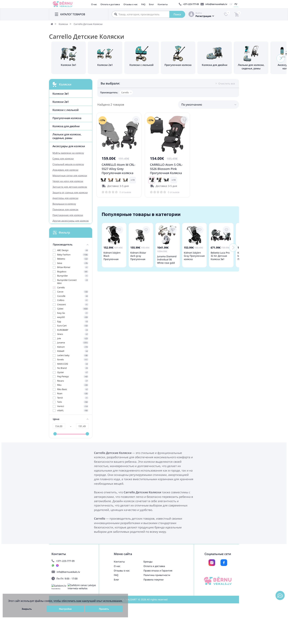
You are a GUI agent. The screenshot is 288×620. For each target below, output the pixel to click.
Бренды (148, 561)
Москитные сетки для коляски (69, 175)
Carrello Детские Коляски (88, 24)
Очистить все (226, 83)
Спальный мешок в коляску (68, 164)
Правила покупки (154, 579)
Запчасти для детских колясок (69, 186)
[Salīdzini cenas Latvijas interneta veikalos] (83, 587)
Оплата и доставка (110, 4)
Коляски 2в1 (60, 102)
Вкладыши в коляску (64, 203)
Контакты (163, 4)
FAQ (143, 4)
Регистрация (203, 16)
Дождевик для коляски (65, 169)
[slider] (55, 433)
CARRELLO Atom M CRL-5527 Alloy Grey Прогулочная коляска (118, 169)
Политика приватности (157, 575)
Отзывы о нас (131, 4)
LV (231, 4)
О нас (94, 4)
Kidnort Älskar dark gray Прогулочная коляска (138, 257)
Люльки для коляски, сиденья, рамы (66, 136)
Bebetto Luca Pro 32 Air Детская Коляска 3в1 (220, 256)
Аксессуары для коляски (68, 146)
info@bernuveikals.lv (216, 4)
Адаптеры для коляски (65, 198)
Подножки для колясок (65, 209)
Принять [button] (104, 609)
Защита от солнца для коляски (70, 192)
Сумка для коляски (63, 158)
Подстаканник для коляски (67, 215)
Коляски (63, 24)
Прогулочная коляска (66, 118)
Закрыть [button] (27, 609)
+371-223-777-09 (191, 4)
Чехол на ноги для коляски (67, 181)
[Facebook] (223, 562)
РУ (235, 4)
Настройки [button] (65, 609)
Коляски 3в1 (60, 93)
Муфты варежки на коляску (68, 152)
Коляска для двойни (66, 126)
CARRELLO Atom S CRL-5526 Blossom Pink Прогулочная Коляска (166, 169)
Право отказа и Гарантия (158, 570)
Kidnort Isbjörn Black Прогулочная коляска (112, 257)
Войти (199, 12)
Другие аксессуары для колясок (70, 220)
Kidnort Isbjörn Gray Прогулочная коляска (194, 256)
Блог (151, 4)
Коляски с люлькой (65, 110)
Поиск (177, 14)
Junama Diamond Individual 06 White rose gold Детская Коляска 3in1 (166, 263)
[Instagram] (211, 562)
